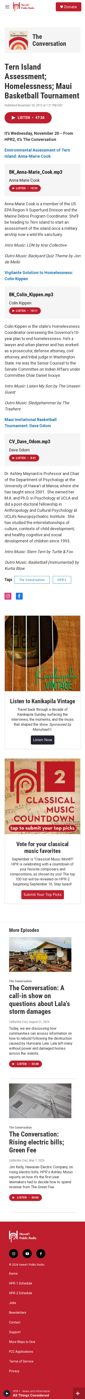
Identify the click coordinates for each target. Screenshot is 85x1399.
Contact (14, 1322)
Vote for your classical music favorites (42, 847)
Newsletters (17, 1312)
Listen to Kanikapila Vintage (42, 701)
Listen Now (42, 739)
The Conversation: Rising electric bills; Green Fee (36, 1142)
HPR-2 (62, 580)
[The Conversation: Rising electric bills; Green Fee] (40, 1100)
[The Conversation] (18, 40)
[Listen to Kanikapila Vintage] (42, 653)
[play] (7, 1393)
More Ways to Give (22, 1342)
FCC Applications (21, 1351)
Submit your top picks (43, 894)
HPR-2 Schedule (20, 1293)
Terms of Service (21, 1361)
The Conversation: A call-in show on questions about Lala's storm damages (39, 999)
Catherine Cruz (18, 1022)
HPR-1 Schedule (20, 1283)
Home (13, 1273)
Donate (70, 7)
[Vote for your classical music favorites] (42, 796)
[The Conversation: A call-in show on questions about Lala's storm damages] (40, 954)
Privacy (14, 1371)
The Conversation (49, 40)
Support (15, 1332)
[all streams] (79, 1393)
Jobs (12, 1303)
